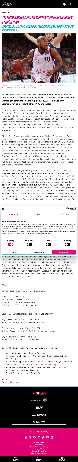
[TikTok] (43, 437)
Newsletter (39, 422)
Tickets (5, 379)
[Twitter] (39, 437)
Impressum (39, 445)
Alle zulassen (63, 252)
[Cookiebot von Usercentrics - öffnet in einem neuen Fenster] (67, 208)
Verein (39, 407)
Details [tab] (39, 214)
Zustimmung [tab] (13, 214)
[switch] (29, 244)
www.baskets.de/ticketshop (44, 364)
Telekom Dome (39, 414)
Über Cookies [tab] (64, 214)
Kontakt (39, 449)
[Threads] (30, 437)
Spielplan (62, 460)
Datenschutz (39, 443)
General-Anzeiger (10, 382)
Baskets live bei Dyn (39, 451)
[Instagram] (26, 437)
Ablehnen (14, 252)
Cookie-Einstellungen (39, 453)
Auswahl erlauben (39, 252)
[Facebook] (34, 437)
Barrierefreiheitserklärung (39, 447)
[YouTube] (47, 437)
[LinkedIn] (52, 437)
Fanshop (38, 460)
